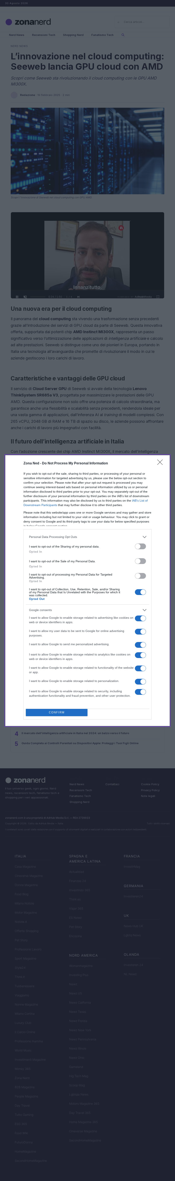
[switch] (140, 546)
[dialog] (87, 590)
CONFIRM (57, 712)
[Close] (161, 463)
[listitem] (87, 537)
